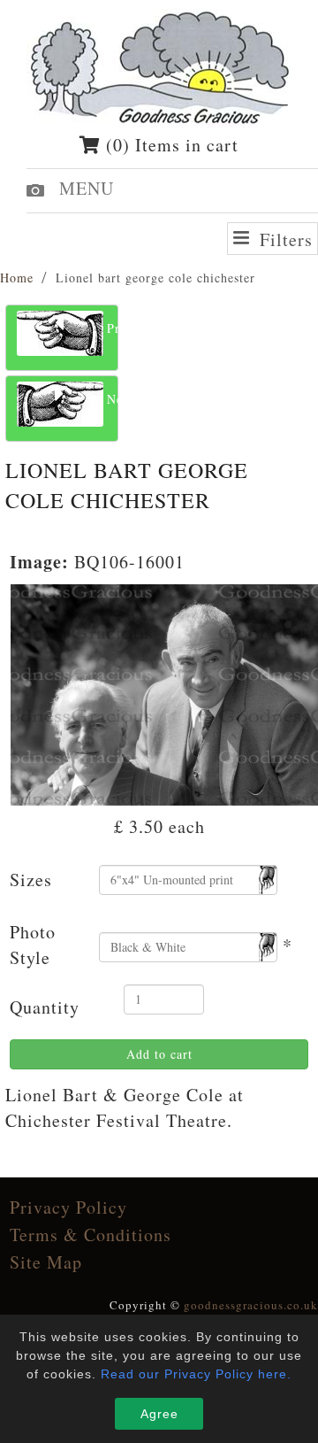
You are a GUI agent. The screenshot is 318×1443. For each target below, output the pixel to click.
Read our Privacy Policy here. (196, 1374)
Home (17, 277)
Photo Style (33, 944)
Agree (159, 1414)
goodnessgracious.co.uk (251, 1305)
